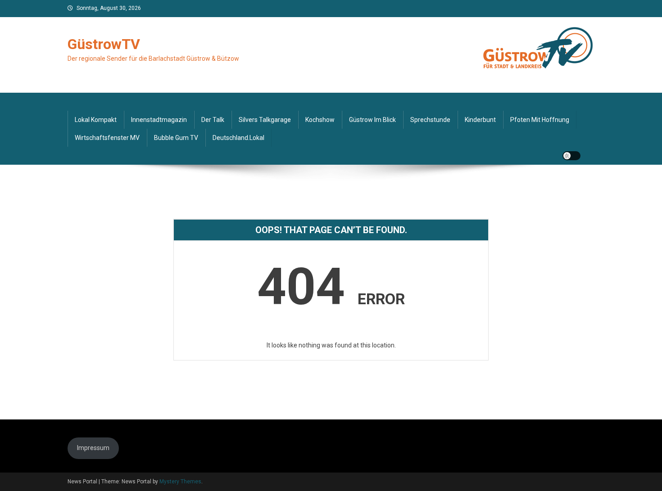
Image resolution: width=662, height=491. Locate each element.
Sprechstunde (430, 119)
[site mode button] (571, 155)
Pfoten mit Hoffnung (539, 119)
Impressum (93, 447)
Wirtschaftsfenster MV (107, 137)
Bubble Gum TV (176, 137)
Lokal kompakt (96, 119)
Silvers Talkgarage (265, 119)
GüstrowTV (104, 44)
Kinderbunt (480, 119)
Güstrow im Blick (372, 119)
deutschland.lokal (238, 137)
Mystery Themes (180, 481)
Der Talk (212, 119)
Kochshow (320, 119)
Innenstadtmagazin (159, 119)
